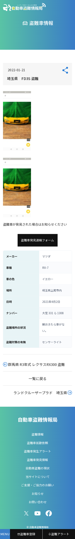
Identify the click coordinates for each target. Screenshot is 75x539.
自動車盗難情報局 (38, 419)
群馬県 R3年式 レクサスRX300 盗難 (36, 364)
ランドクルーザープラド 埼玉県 (40, 392)
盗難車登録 (27, 534)
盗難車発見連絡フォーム (37, 240)
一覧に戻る (38, 378)
